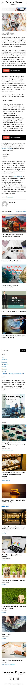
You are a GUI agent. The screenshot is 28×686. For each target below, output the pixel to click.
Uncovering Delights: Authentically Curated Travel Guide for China (13, 235)
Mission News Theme (9, 683)
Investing (4, 359)
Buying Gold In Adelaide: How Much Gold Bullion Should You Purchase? (13, 528)
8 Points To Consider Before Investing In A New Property (14, 607)
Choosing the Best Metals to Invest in (13, 580)
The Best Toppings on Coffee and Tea (13, 373)
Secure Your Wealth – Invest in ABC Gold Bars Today (13, 501)
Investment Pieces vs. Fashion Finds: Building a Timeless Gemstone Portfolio (13, 474)
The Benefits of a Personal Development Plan (10, 286)
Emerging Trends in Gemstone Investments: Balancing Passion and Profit (13, 445)
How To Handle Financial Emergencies (14, 311)
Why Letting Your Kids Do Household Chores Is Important (13, 336)
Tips (3, 357)
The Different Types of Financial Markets (12, 556)
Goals (3, 664)
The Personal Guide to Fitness (11, 261)
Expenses (4, 362)
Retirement (5, 364)
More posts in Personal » (21, 211)
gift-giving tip (18, 176)
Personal (10, 197)
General (4, 371)
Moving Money (6, 634)
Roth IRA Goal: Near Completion (12, 660)
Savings (4, 366)
